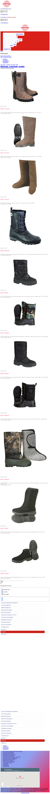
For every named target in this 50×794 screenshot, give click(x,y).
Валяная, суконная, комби (12, 64)
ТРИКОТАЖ (3, 629)
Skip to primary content (5, 55)
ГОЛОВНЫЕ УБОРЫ (5, 627)
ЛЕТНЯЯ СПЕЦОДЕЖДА (6, 605)
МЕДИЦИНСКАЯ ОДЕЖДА (6, 619)
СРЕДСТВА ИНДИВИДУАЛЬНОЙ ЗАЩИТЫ (9, 602)
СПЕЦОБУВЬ (3, 631)
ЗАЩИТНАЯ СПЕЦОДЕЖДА (6, 610)
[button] (25, 32)
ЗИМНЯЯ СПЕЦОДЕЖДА (6, 607)
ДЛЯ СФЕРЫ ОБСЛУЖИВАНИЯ (7, 617)
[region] (25, 672)
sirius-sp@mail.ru (4, 22)
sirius (12, 68)
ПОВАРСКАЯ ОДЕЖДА (5, 622)
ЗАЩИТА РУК (7, 49)
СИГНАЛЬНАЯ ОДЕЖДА (6, 612)
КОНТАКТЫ (5, 60)
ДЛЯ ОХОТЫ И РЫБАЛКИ (6, 624)
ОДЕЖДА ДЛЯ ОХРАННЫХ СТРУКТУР (8, 614)
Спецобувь (3, 64)
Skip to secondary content (6, 57)
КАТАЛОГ (5, 59)
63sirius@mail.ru (4, 14)
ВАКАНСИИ (5, 62)
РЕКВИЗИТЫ (6, 61)
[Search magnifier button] (1, 582)
